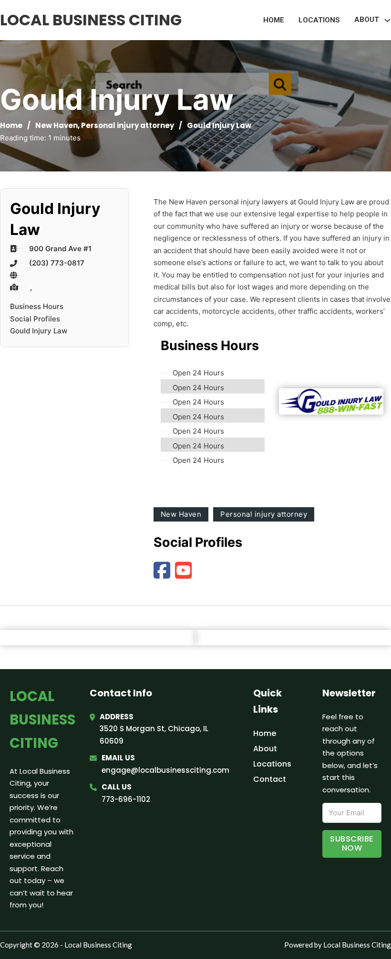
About (265, 748)
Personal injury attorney (127, 125)
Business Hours (36, 306)
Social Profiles (35, 318)
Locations (319, 20)
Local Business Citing (91, 20)
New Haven (56, 125)
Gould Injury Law (38, 330)
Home (273, 20)
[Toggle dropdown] (387, 20)
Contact (269, 779)
